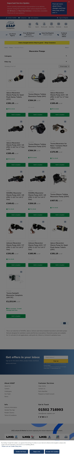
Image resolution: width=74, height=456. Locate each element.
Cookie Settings (21, 451)
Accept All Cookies (52, 451)
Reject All (36, 451)
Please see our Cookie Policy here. (12, 446)
